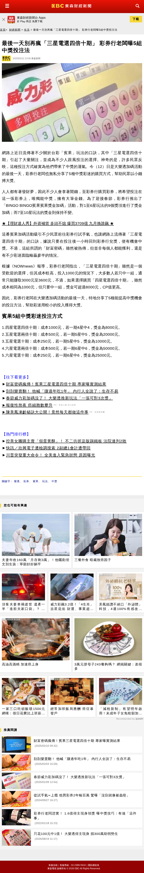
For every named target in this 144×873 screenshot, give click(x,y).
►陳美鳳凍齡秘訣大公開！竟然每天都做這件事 (45, 412)
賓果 (35, 481)
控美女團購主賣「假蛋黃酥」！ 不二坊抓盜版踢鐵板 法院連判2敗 (66, 441)
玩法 (45, 481)
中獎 (54, 481)
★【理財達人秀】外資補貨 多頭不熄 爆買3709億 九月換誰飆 (55, 223)
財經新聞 (14, 29)
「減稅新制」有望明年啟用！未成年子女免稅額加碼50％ (120, 711)
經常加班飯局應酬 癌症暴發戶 (72, 711)
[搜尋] (136, 9)
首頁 (3, 29)
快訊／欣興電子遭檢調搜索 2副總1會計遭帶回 (48, 448)
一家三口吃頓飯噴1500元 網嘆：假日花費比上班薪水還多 (23, 711)
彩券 (26, 481)
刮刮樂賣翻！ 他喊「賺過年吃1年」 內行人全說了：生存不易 (62, 391)
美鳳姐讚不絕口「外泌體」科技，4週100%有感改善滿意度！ (120, 606)
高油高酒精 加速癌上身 (20, 664)
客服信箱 (53, 865)
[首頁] (72, 5)
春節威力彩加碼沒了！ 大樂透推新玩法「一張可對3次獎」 (59, 398)
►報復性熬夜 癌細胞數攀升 (27, 405)
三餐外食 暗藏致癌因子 (92, 560)
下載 (136, 19)
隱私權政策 (93, 865)
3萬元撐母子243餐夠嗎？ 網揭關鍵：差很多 (108, 666)
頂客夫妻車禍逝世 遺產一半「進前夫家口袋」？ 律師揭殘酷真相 (23, 606)
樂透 (17, 481)
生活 (27, 29)
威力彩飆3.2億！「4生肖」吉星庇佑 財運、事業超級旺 (72, 606)
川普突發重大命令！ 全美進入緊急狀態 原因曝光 (50, 455)
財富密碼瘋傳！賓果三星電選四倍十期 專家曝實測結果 (56, 384)
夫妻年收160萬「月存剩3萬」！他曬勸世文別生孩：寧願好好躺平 (36, 562)
